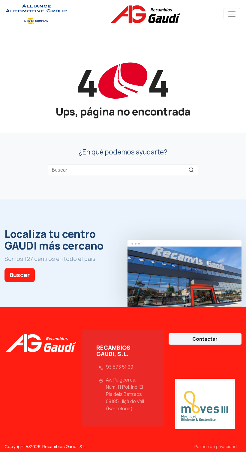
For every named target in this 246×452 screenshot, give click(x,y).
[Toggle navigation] (232, 14)
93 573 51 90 (119, 367)
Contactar (205, 339)
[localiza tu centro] (185, 273)
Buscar (20, 275)
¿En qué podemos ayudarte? (123, 152)
